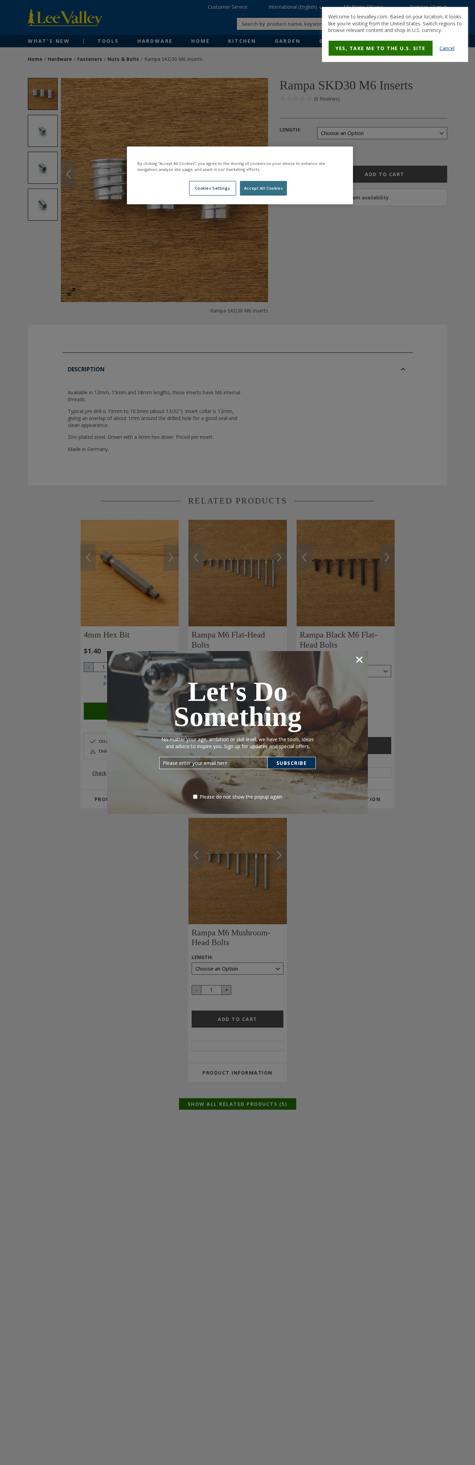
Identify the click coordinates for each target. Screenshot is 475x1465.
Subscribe (291, 763)
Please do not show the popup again (241, 796)
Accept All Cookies (263, 188)
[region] (240, 175)
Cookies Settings (212, 188)
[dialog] (395, 34)
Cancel (447, 48)
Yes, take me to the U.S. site (381, 48)
